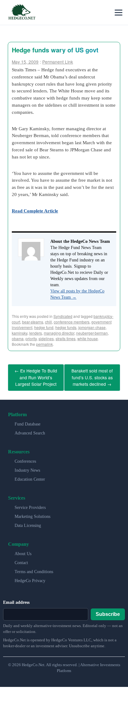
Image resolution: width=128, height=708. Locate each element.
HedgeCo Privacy (30, 577)
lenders (35, 333)
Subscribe (108, 611)
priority (31, 338)
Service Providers (30, 504)
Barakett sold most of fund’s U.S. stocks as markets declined (92, 376)
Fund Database (27, 421)
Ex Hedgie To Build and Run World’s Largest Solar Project (36, 376)
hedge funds (65, 327)
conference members (71, 321)
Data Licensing (28, 522)
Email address (16, 599)
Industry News (27, 467)
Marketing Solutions (32, 513)
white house (87, 338)
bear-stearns (32, 321)
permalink (44, 344)
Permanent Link (57, 62)
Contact (21, 559)
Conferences (25, 458)
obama (18, 338)
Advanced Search (30, 430)
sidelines (46, 338)
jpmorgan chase (92, 327)
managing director (59, 333)
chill (48, 321)
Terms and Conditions (34, 568)
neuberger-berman (92, 333)
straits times (65, 338)
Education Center (30, 476)
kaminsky (19, 333)
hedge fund (43, 327)
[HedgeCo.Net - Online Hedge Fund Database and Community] (21, 12)
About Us (23, 550)
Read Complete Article (35, 210)
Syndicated (62, 316)
